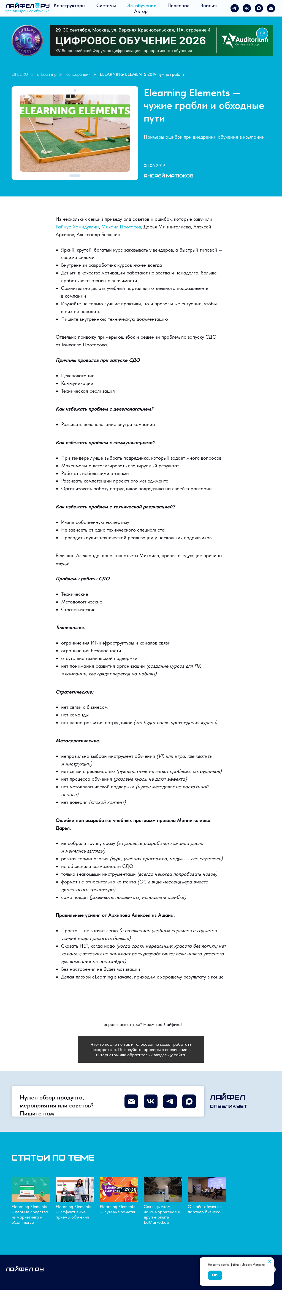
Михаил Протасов (121, 227)
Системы (106, 5)
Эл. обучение (141, 5)
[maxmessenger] (259, 8)
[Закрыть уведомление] (269, 1261)
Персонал (178, 5)
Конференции (78, 74)
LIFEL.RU (20, 74)
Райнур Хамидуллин (77, 227)
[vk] (247, 8)
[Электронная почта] (271, 8)
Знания (208, 5)
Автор (141, 11)
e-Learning (46, 74)
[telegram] (235, 8)
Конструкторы (69, 5)
